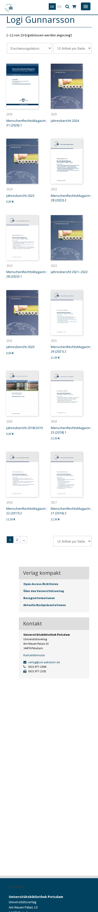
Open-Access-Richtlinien (40, 584)
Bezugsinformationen (39, 598)
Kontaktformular (34, 655)
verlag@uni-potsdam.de (44, 662)
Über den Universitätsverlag (43, 591)
